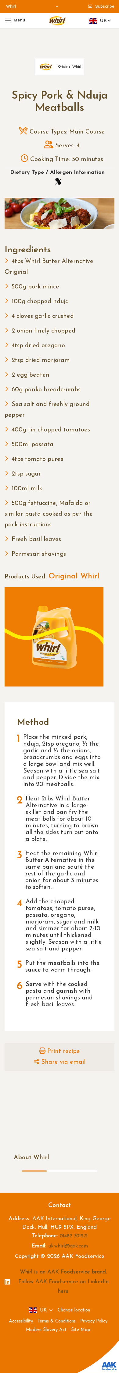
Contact (59, 1205)
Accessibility (21, 1321)
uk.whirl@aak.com (68, 1246)
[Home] (57, 20)
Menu (19, 19)
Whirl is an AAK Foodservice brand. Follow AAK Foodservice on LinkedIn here (63, 1282)
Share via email (63, 1062)
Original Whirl (74, 576)
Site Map (80, 1330)
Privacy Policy (93, 1321)
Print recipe (63, 1051)
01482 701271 (74, 1236)
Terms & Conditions (57, 1321)
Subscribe (104, 6)
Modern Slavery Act (46, 1330)
